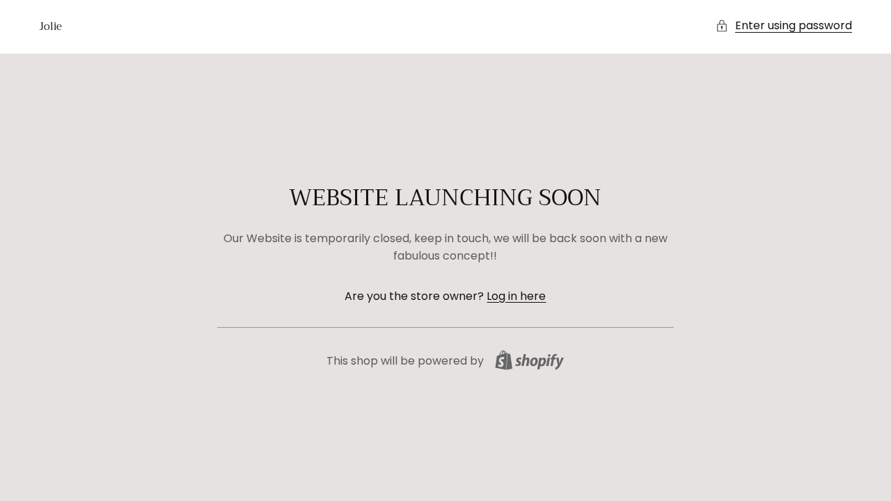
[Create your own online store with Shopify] (529, 360)
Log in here (516, 296)
